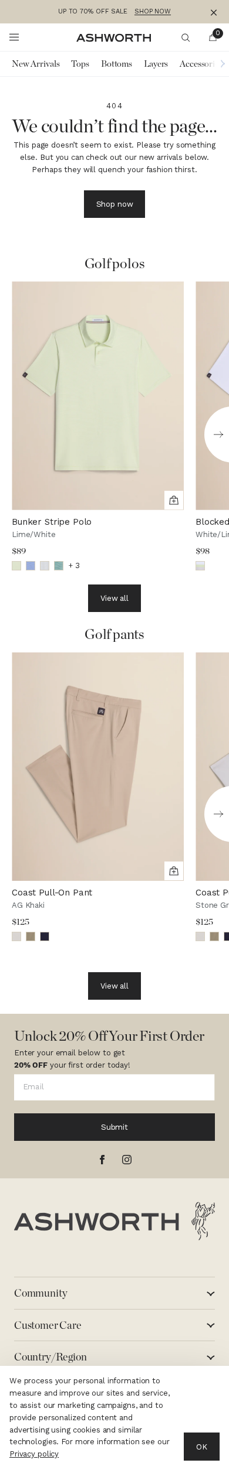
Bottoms (116, 64)
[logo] (114, 1221)
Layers (156, 64)
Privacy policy (34, 1454)
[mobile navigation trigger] (14, 37)
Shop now (114, 204)
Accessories (201, 64)
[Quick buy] (173, 500)
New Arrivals (35, 64)
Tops (80, 64)
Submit (114, 1127)
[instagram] (127, 1160)
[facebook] (102, 1160)
